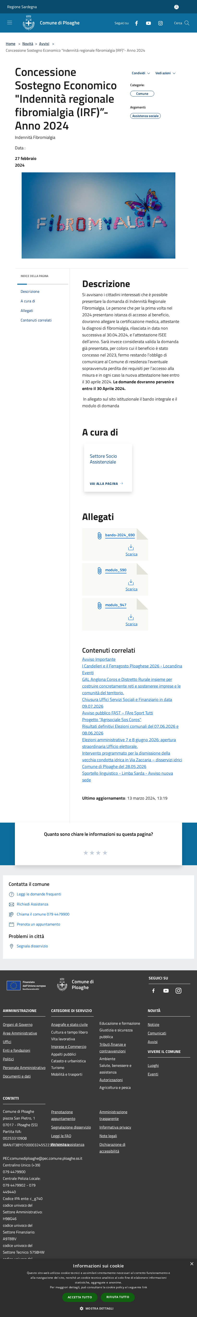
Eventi (153, 1074)
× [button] (191, 1264)
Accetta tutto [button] (80, 1297)
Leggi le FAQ (61, 1136)
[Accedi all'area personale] (176, 7)
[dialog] (98, 1288)
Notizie (153, 1024)
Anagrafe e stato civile (69, 1024)
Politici (8, 1059)
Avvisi (44, 43)
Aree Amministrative (20, 1033)
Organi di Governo (17, 1024)
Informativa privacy (115, 1127)
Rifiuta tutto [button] (117, 1297)
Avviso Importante (99, 659)
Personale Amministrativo (24, 1067)
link (144, 1287)
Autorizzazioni (111, 1080)
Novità (27, 43)
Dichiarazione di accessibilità (112, 1148)
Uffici (7, 1042)
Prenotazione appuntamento (63, 1115)
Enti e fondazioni (16, 1050)
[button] (98, 1308)
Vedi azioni (163, 73)
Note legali (108, 1136)
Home (10, 43)
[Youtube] (146, 23)
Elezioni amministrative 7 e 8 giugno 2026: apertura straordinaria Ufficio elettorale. (129, 743)
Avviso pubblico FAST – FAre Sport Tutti (117, 713)
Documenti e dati (17, 1076)
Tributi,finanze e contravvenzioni (112, 1047)
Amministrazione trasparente (113, 1115)
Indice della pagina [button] (34, 276)
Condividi (139, 73)
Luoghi (153, 1065)
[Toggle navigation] (9, 22)
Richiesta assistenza (67, 1144)
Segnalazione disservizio (71, 1127)
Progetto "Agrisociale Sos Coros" (111, 719)
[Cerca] (187, 23)
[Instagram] (158, 23)
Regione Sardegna (22, 7)
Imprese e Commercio (68, 1046)
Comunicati (157, 1033)
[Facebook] (134, 23)
